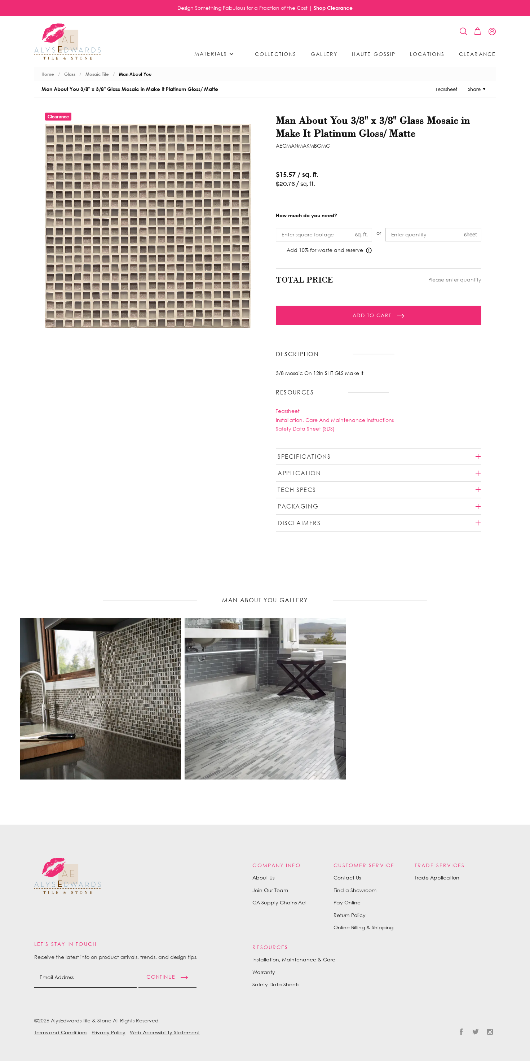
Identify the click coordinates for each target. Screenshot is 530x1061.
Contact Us (347, 877)
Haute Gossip (374, 54)
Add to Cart (372, 315)
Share (474, 89)
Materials (211, 54)
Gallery (324, 54)
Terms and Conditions (60, 1032)
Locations (427, 54)
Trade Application (437, 877)
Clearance (477, 54)
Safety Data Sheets (275, 984)
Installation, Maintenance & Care (293, 959)
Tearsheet (446, 89)
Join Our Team (270, 890)
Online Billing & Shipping (363, 927)
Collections (275, 54)
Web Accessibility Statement (165, 1032)
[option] (100, 699)
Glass (69, 74)
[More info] (369, 250)
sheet (470, 234)
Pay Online (347, 902)
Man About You (135, 74)
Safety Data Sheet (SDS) (305, 428)
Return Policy (350, 915)
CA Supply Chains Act (279, 902)
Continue (160, 976)
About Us (263, 877)
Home (47, 74)
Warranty (263, 972)
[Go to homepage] (67, 41)
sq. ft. (361, 234)
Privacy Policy (108, 1032)
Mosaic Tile (97, 74)
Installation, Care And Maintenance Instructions (335, 420)
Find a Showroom (355, 890)
